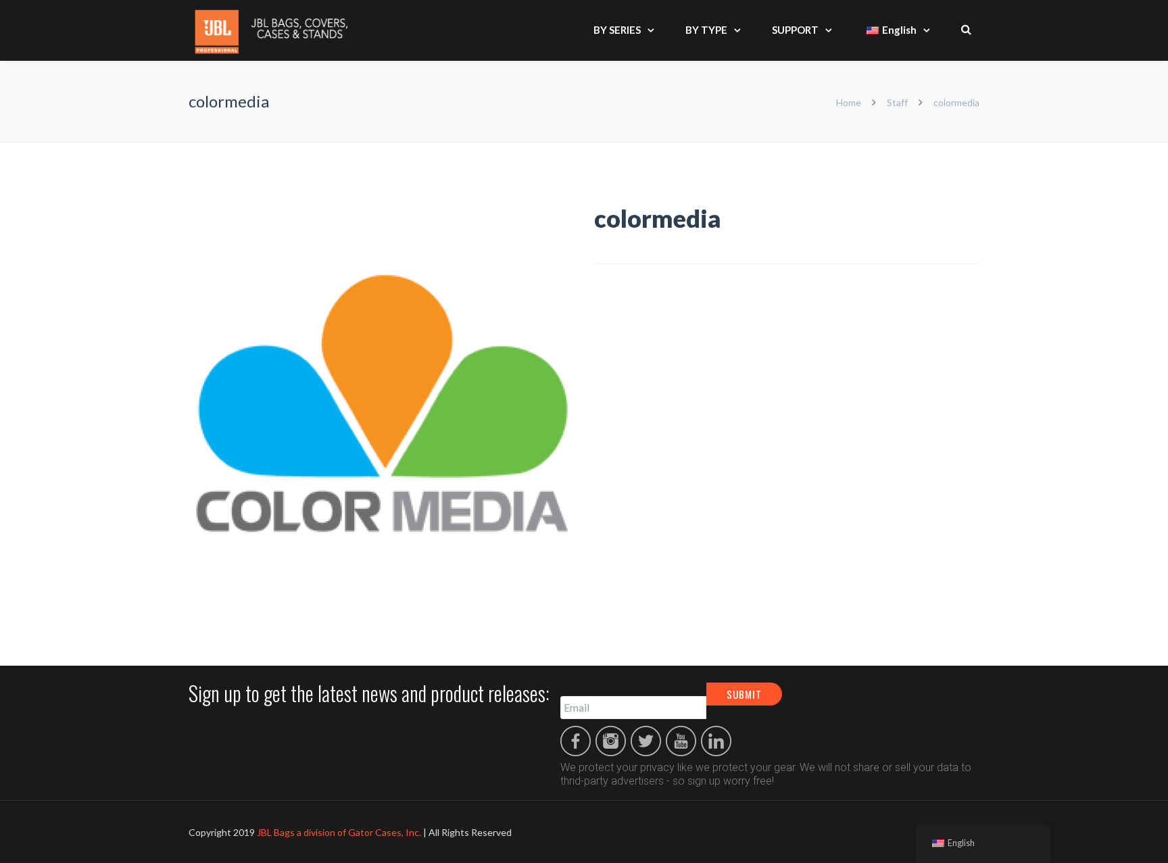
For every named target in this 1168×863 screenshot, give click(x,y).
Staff (897, 102)
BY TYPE (706, 30)
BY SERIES (617, 30)
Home (849, 102)
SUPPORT (795, 30)
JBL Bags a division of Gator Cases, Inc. (339, 832)
